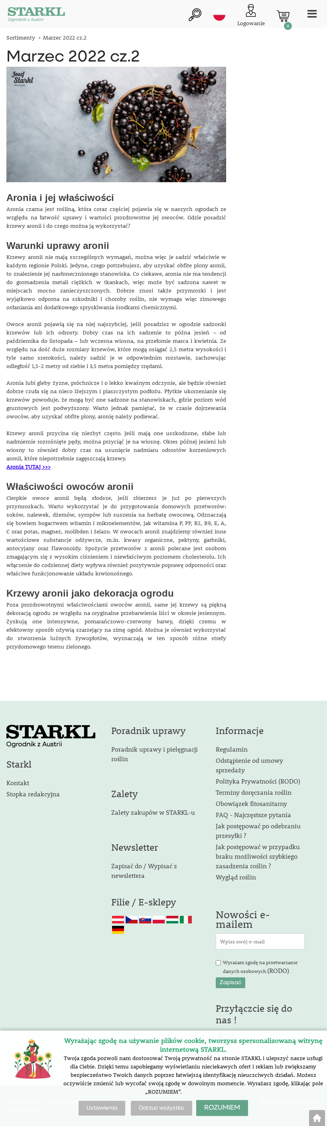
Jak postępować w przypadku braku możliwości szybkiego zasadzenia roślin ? (258, 856)
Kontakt (17, 782)
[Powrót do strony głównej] (317, 1118)
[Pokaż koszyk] (283, 16)
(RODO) (278, 970)
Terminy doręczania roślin (254, 792)
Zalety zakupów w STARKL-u (153, 812)
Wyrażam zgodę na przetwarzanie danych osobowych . (260, 967)
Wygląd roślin (236, 877)
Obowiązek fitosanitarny (251, 803)
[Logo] (36, 16)
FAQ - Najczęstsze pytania (253, 814)
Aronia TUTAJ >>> (28, 466)
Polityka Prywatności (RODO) (258, 781)
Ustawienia (102, 1108)
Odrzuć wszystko (161, 1108)
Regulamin (232, 749)
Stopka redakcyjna (33, 794)
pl (219, 15)
